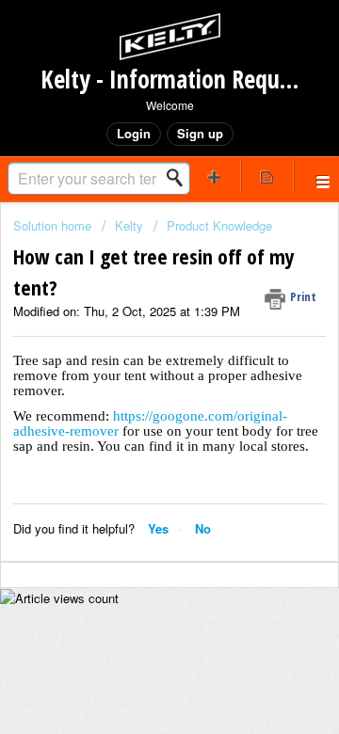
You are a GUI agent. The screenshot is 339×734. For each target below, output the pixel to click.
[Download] (135, 349)
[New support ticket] (214, 176)
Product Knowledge (219, 225)
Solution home (54, 225)
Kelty (129, 225)
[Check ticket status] (267, 176)
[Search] (180, 177)
